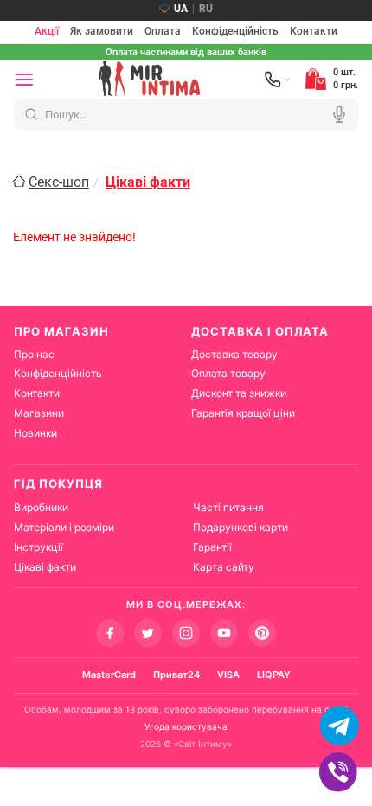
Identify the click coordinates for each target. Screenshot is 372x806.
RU (206, 8)
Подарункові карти (240, 527)
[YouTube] (224, 633)
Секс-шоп (59, 182)
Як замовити (101, 32)
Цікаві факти (45, 566)
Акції (47, 32)
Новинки (35, 432)
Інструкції (38, 547)
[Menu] (24, 79)
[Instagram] (186, 633)
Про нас (34, 354)
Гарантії (212, 547)
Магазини (39, 412)
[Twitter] (148, 633)
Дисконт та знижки (238, 393)
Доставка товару (234, 354)
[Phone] (278, 79)
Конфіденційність (235, 32)
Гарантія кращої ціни (243, 412)
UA (181, 8)
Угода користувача (186, 726)
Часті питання (228, 507)
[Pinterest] (262, 633)
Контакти (313, 32)
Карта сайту (223, 566)
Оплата (162, 32)
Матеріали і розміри (64, 527)
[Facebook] (110, 633)
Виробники (41, 507)
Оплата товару (228, 373)
